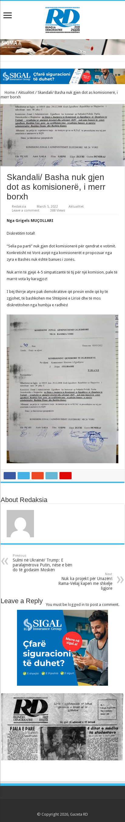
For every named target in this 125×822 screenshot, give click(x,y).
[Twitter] (57, 807)
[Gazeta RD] (63, 19)
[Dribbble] (68, 807)
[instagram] (80, 807)
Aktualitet (26, 92)
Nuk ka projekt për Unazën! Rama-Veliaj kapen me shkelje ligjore (85, 581)
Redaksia (19, 207)
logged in (76, 604)
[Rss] (45, 807)
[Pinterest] (62, 807)
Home (9, 92)
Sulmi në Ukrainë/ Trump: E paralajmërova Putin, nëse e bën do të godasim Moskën (42, 563)
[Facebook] (51, 807)
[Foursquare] (74, 807)
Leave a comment (25, 210)
